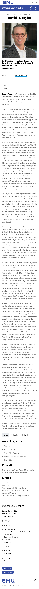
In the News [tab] (26, 435)
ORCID (4, 89)
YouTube (7, 558)
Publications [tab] (15, 435)
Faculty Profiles (17, 14)
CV (3, 82)
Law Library (8, 540)
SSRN (4, 85)
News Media (8, 542)
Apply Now (7, 568)
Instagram (7, 553)
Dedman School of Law (13, 7)
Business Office (9, 529)
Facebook (7, 550)
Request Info (8, 572)
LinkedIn (7, 556)
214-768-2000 (7, 521)
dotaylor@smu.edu (21, 76)
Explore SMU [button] (33, 2)
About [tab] (6, 435)
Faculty (9, 14)
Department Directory (11, 537)
